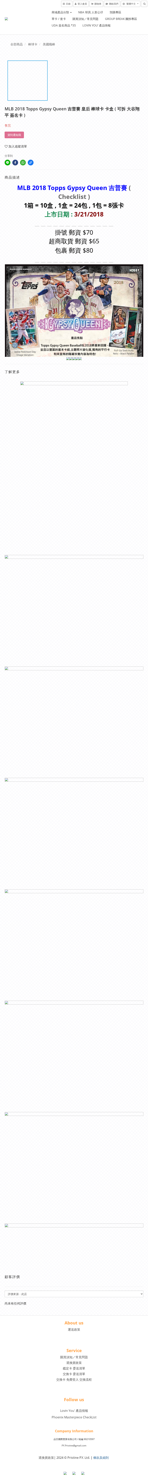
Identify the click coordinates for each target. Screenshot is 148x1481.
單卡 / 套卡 (59, 19)
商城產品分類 (61, 12)
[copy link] (31, 162)
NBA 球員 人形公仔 (90, 12)
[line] (7, 162)
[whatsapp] (23, 162)
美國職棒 (49, 44)
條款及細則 (101, 1457)
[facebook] (15, 162)
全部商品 (16, 44)
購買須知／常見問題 (85, 19)
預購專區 (115, 12)
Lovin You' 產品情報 (96, 25)
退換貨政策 (74, 1363)
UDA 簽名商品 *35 (64, 25)
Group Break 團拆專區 (121, 19)
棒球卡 (32, 44)
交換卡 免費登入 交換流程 (74, 1379)
